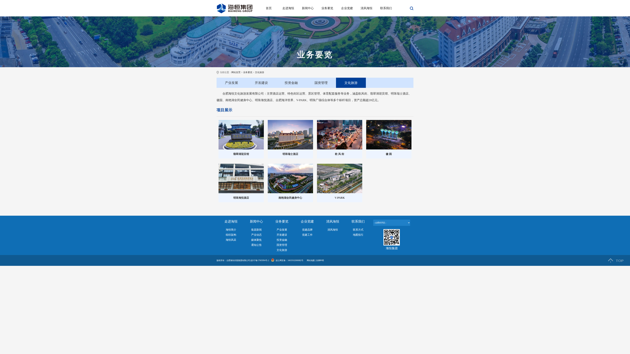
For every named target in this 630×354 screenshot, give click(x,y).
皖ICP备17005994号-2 (260, 260)
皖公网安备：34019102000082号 (289, 260)
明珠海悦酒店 (241, 197)
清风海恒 (366, 8)
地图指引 (358, 234)
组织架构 (231, 234)
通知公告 (256, 245)
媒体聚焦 (256, 239)
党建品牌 (307, 229)
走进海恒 (288, 8)
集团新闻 (256, 229)
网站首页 (236, 72)
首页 (269, 8)
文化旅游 (259, 72)
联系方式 (358, 229)
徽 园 (389, 154)
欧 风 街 (339, 154)
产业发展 (231, 83)
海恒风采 (231, 239)
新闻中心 (308, 8)
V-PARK (340, 197)
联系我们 (386, 8)
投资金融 (291, 83)
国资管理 (321, 83)
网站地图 (311, 260)
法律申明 (320, 260)
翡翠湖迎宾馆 (241, 154)
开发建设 (261, 83)
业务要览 (327, 8)
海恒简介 (231, 229)
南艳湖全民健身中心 (290, 197)
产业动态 (256, 234)
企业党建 (347, 8)
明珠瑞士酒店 (290, 154)
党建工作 (307, 234)
